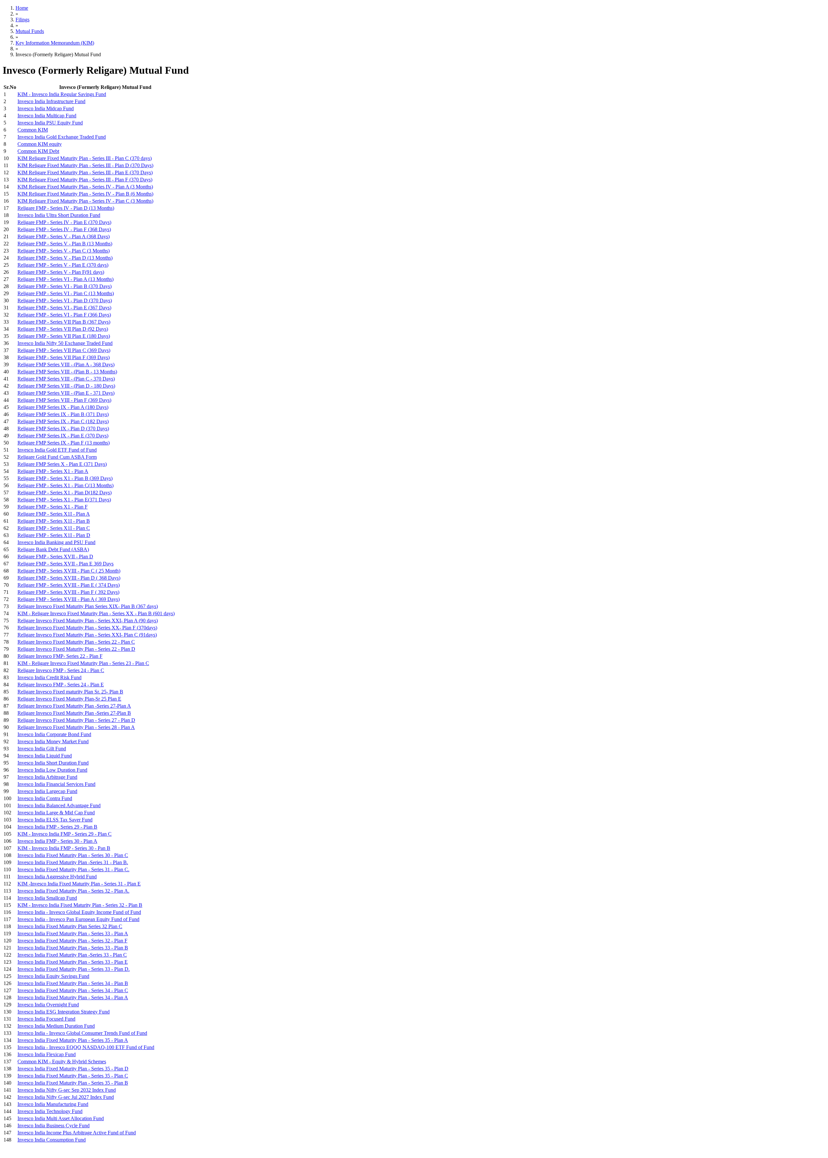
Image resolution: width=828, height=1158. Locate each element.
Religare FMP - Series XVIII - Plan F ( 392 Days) (68, 592)
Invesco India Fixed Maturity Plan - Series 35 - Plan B (72, 1083)
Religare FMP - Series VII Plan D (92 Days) (62, 329)
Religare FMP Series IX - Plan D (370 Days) (63, 428)
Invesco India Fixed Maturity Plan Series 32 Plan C (69, 926)
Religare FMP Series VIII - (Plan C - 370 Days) (66, 378)
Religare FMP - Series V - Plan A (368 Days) (63, 236)
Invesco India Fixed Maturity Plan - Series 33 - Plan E (72, 962)
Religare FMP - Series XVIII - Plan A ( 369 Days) (68, 599)
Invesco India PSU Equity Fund (50, 122)
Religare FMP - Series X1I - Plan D (53, 535)
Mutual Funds (30, 31)
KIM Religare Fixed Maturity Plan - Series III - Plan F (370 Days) (84, 179)
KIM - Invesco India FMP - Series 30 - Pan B (63, 848)
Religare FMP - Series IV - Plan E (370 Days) (64, 222)
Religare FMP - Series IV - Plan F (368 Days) (64, 229)
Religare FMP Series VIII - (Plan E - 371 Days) (65, 393)
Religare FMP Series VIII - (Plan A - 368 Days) (65, 364)
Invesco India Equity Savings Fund (53, 976)
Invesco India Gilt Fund (41, 748)
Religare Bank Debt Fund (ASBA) (53, 549)
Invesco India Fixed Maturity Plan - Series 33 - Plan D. (73, 969)
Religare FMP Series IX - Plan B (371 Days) (63, 414)
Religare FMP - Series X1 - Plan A (52, 471)
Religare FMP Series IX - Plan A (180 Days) (62, 407)
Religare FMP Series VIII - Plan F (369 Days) (64, 400)
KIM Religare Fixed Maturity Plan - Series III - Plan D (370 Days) (85, 165)
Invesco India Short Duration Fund (53, 763)
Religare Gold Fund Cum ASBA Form (57, 457)
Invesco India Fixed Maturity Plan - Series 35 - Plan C (72, 1075)
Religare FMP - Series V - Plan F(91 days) (60, 272)
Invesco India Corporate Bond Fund (54, 734)
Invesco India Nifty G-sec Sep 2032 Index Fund (66, 1090)
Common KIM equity (39, 144)
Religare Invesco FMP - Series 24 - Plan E (60, 684)
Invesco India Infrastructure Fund (51, 101)
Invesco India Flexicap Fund (46, 1054)
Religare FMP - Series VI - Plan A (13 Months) (65, 279)
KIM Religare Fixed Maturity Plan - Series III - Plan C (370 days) (84, 158)
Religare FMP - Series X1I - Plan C (53, 528)
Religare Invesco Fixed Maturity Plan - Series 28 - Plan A (76, 727)
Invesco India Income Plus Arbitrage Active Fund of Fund (76, 1132)
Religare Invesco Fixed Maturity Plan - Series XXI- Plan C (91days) (87, 635)
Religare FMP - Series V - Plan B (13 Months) (64, 243)
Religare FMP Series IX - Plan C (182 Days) (63, 421)
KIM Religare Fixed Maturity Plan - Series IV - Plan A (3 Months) (85, 186)
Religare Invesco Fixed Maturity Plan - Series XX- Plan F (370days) (87, 627)
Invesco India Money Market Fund (53, 741)
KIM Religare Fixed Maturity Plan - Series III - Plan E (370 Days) (85, 172)
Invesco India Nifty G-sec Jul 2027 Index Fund (65, 1097)
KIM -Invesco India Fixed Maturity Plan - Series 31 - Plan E (79, 883)
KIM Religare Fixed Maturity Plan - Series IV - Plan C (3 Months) (85, 201)
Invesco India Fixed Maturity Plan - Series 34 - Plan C (72, 990)
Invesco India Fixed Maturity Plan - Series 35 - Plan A (72, 1040)
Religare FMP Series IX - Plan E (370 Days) (62, 435)
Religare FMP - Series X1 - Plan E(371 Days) (64, 499)
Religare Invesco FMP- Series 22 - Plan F (60, 656)
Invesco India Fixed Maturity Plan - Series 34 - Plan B (72, 983)
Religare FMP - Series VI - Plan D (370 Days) (64, 300)
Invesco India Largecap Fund (47, 791)
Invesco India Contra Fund (44, 798)
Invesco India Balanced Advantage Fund (59, 805)
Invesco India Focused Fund (46, 1019)
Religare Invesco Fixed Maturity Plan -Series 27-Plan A (74, 706)
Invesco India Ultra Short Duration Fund (58, 215)
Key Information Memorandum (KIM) (55, 43)
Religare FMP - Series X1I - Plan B (53, 521)
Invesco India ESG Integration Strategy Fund (63, 1011)
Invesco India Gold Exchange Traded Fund (61, 137)
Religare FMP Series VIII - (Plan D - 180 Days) (66, 386)
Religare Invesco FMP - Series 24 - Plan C (60, 670)
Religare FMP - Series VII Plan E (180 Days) (63, 336)
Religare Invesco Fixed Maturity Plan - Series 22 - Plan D (76, 649)
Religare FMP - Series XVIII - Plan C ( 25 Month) (68, 571)
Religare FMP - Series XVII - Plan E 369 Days (65, 563)
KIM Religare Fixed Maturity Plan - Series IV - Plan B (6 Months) (85, 194)
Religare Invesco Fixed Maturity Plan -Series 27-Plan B (74, 713)
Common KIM (32, 130)
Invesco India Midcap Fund (45, 108)
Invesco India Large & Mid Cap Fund (56, 812)
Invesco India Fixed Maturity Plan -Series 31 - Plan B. (72, 862)
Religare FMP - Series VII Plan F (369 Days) (63, 357)
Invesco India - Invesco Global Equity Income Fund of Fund (79, 912)
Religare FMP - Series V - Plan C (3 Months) (63, 250)
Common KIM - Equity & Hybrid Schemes (61, 1061)
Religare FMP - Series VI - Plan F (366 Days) (64, 314)
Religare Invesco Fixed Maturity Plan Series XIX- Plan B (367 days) (87, 606)
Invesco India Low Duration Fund (52, 770)
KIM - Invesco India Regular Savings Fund (61, 94)
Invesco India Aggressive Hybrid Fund (57, 876)
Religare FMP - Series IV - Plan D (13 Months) (65, 208)
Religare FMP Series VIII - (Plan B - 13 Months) (67, 371)
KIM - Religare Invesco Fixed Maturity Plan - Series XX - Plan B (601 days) (96, 613)
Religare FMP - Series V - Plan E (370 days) (62, 265)
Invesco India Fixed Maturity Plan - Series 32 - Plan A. (73, 891)
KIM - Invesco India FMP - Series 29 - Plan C (64, 834)
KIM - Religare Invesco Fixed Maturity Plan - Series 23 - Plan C (83, 663)
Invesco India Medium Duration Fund (56, 1026)
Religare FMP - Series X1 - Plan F (52, 506)
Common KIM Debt (38, 151)
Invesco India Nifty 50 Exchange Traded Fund (65, 343)
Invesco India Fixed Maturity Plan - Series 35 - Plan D (72, 1068)
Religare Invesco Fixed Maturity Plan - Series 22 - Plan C (76, 642)
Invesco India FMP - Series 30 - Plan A (57, 841)
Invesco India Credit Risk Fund (49, 677)
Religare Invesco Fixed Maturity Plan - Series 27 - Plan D (76, 720)
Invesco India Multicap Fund (46, 115)
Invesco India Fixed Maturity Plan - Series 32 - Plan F (72, 940)
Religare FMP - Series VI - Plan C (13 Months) (65, 293)
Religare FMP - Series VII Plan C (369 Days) (63, 350)
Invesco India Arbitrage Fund (47, 777)
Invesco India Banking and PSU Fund (56, 542)
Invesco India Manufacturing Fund (52, 1104)
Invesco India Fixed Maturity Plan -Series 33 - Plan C (72, 955)
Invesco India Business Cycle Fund (53, 1125)
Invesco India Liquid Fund (44, 755)
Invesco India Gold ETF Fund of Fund (57, 450)
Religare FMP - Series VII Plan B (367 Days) (63, 322)
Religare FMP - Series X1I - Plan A (53, 514)
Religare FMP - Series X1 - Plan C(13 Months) (65, 485)
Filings (22, 19)
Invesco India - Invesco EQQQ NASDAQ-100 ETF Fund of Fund (85, 1047)
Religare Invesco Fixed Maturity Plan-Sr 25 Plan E (69, 699)
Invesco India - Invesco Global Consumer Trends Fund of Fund (82, 1033)
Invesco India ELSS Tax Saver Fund (55, 819)
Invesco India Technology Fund (49, 1111)
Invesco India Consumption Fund (51, 1139)
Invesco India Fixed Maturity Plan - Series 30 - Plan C (72, 855)
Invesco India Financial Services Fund (56, 784)
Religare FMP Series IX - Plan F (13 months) (63, 442)
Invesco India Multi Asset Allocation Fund (60, 1118)
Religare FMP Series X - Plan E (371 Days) (62, 464)
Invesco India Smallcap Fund (47, 898)
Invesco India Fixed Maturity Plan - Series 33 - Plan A (72, 933)
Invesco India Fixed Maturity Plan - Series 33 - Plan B (72, 947)
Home (22, 8)
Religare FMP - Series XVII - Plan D (55, 556)
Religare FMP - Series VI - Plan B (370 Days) (64, 286)
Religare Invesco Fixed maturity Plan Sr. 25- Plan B (70, 691)
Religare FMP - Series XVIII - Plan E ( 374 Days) (68, 585)
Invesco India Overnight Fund (48, 1004)
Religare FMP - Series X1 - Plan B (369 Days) (65, 478)
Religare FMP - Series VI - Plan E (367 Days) (64, 307)
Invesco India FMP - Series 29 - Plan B (57, 827)
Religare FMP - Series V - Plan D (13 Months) (65, 258)
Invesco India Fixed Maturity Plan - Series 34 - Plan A (72, 997)
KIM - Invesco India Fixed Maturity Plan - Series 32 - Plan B (79, 905)
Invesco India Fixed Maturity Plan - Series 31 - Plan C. (73, 869)
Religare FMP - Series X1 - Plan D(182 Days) (64, 492)
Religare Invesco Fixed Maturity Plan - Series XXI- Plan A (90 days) (87, 620)
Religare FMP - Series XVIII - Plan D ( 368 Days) (68, 578)
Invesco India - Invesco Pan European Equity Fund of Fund (78, 919)
